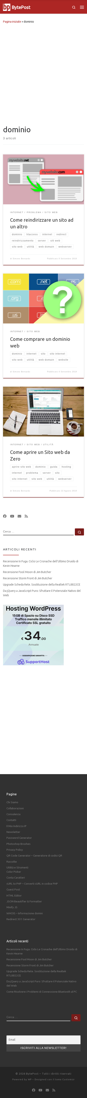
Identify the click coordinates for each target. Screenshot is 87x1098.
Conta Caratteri (15, 877)
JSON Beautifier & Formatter (24, 901)
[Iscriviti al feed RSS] (26, 516)
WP (30, 1079)
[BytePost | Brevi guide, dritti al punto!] (6, 6)
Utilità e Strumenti (17, 867)
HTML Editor (14, 895)
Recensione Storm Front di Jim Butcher (27, 578)
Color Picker (13, 871)
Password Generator (19, 837)
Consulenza (13, 814)
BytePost (32, 1073)
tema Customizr (65, 1079)
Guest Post (13, 889)
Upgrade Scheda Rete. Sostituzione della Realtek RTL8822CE (41, 584)
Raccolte (11, 861)
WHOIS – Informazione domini (24, 913)
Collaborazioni (15, 808)
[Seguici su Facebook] (5, 516)
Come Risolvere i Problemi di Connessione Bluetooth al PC (41, 991)
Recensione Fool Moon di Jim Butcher (27, 572)
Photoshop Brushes (18, 843)
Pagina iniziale (12, 21)
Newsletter (13, 831)
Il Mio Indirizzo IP (16, 826)
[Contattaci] (19, 516)
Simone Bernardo (21, 259)
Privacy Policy (14, 849)
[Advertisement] (43, 73)
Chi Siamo (12, 802)
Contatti (11, 820)
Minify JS (11, 907)
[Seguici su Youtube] (12, 516)
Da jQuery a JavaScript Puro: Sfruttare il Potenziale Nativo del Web (42, 593)
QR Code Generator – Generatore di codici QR (34, 855)
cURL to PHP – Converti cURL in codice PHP (32, 883)
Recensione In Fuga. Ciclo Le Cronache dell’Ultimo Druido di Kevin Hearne (40, 563)
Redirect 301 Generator (20, 919)
